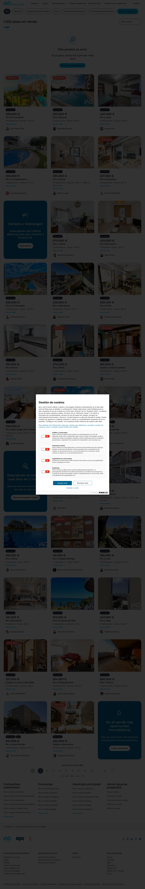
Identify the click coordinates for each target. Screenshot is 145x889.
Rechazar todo (82, 483)
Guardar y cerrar (72, 488)
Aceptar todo (62, 483)
